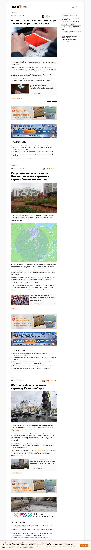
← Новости (14, 12)
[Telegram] (52, 101)
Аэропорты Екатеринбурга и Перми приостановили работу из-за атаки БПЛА (70, 36)
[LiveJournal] (56, 101)
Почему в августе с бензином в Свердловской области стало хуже (70, 28)
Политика (13, 98)
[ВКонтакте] (48, 101)
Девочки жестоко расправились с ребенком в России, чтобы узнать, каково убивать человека (33, 148)
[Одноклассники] (50, 101)
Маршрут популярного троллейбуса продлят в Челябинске (30, 145)
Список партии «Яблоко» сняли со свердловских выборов (30, 537)
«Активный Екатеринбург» (43, 450)
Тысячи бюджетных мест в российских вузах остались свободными (33, 151)
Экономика (19, 98)
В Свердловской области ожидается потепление (68, 40)
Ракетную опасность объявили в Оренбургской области (29, 158)
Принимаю (84, 545)
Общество (13, 308)
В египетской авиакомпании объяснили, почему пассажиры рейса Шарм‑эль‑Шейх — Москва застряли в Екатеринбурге (32, 362)
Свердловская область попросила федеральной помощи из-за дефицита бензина (34, 155)
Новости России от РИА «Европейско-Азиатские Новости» (17, 7)
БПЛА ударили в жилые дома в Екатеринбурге (70, 19)
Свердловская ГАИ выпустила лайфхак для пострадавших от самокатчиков (31, 369)
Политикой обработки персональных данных (19, 547)
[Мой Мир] (54, 101)
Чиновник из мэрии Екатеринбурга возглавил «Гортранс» (71, 32)
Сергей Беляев (50, 168)
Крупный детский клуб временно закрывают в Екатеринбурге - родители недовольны (70, 23)
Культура (19, 473)
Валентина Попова (51, 380)
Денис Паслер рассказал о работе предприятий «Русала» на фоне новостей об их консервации (33, 354)
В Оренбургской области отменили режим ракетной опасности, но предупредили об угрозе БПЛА (33, 526)
